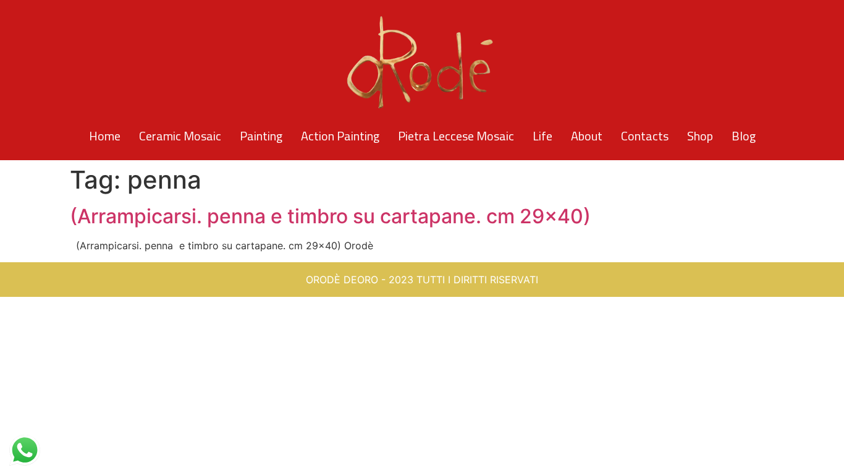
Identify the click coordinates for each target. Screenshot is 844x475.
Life (542, 135)
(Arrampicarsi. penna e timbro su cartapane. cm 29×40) (330, 216)
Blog (744, 135)
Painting (261, 135)
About (586, 135)
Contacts (645, 135)
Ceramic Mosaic (180, 135)
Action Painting (340, 135)
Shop (700, 135)
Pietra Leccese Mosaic (456, 135)
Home (104, 135)
